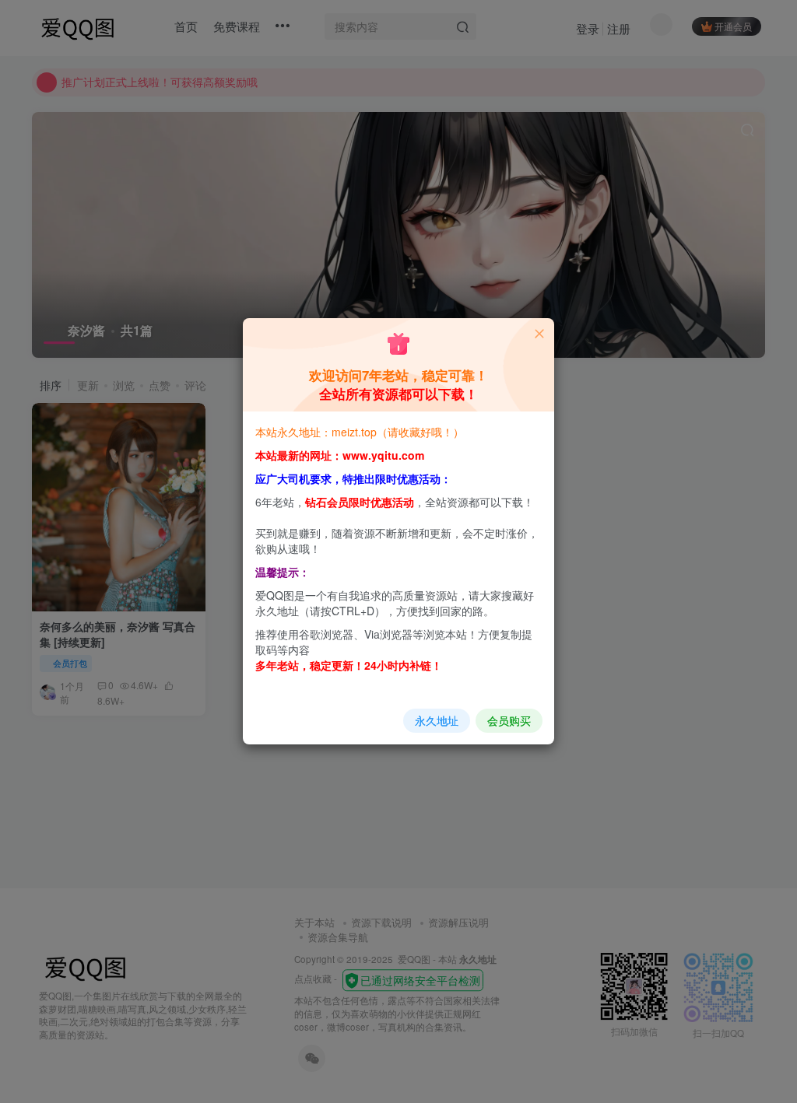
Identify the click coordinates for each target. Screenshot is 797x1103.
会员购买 (509, 720)
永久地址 (436, 720)
